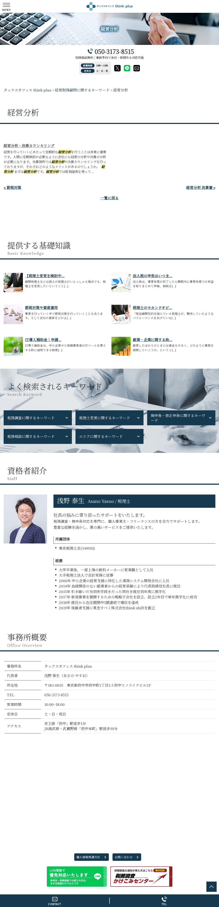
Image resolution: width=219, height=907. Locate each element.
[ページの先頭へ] (211, 887)
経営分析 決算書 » (200, 187)
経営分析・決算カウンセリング (29, 145)
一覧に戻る (110, 197)
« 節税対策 (12, 187)
